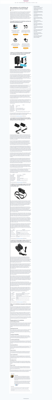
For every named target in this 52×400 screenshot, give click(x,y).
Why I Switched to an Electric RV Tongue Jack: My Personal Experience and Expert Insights (38, 33)
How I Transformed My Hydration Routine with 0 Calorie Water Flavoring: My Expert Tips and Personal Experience (20, 389)
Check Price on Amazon (15, 34)
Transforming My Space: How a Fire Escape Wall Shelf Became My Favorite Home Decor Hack (38, 15)
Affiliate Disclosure (28, 2)
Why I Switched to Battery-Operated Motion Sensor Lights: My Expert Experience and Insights (38, 36)
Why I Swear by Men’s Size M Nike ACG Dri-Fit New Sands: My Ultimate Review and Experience (38, 12)
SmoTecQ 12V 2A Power (15, 240)
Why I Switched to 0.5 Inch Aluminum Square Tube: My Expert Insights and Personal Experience (20, 387)
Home (15, 2)
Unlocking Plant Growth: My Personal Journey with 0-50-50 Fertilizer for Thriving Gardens (19, 388)
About (17, 2)
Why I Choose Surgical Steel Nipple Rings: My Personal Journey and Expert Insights (38, 18)
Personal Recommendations (22, 2)
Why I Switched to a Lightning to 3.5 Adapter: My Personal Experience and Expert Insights (38, 24)
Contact (36, 2)
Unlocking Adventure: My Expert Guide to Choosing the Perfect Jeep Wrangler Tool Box (38, 27)
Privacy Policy (33, 2)
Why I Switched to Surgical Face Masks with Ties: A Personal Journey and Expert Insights (38, 30)
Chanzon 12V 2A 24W (14, 52)
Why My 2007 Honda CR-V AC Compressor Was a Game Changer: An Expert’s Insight (38, 21)
